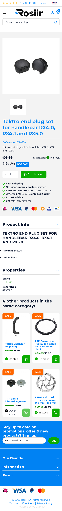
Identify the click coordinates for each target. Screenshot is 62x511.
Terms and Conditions (21, 503)
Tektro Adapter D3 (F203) (15, 345)
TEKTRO (7, 282)
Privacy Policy (45, 503)
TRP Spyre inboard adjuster (15, 400)
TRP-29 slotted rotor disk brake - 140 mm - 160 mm (45, 400)
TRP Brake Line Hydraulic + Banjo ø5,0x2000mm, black (45, 345)
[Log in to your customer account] (52, 12)
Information (13, 467)
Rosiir (7, 475)
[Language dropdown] (55, 3)
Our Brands (12, 458)
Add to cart (35, 174)
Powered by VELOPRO (31, 506)
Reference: (8, 142)
